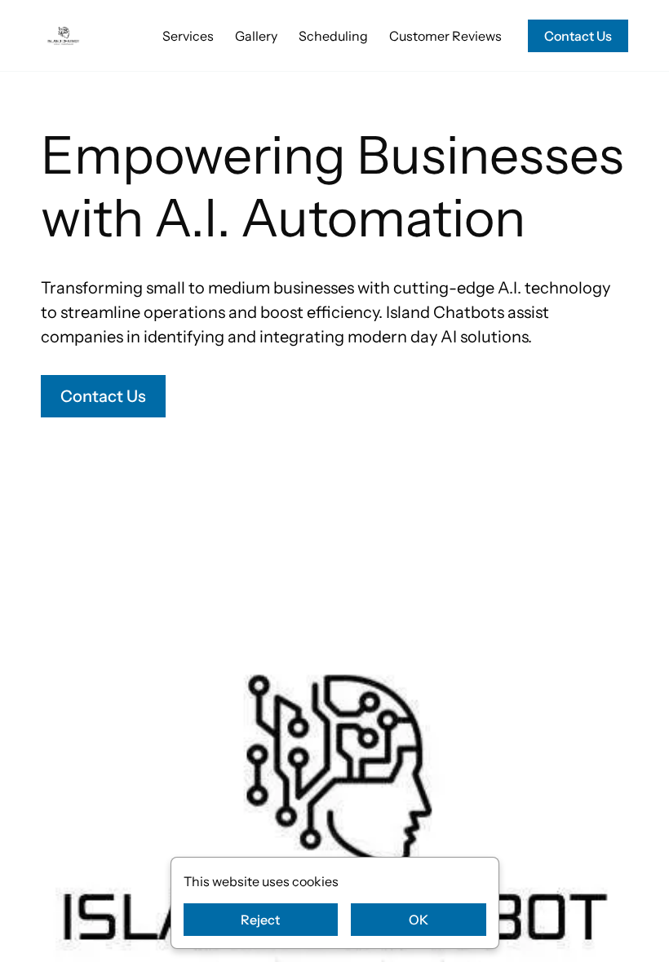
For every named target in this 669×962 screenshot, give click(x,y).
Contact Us (578, 36)
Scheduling (333, 36)
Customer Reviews (445, 36)
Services (188, 36)
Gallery (256, 36)
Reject (260, 919)
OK (418, 919)
